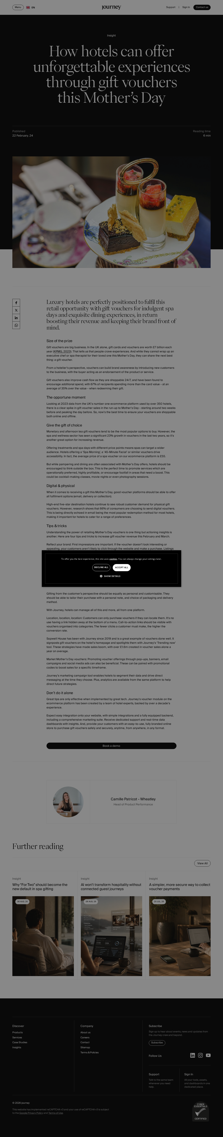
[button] (111, 576)
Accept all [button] (121, 567)
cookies (113, 558)
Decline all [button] (101, 567)
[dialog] (111, 568)
